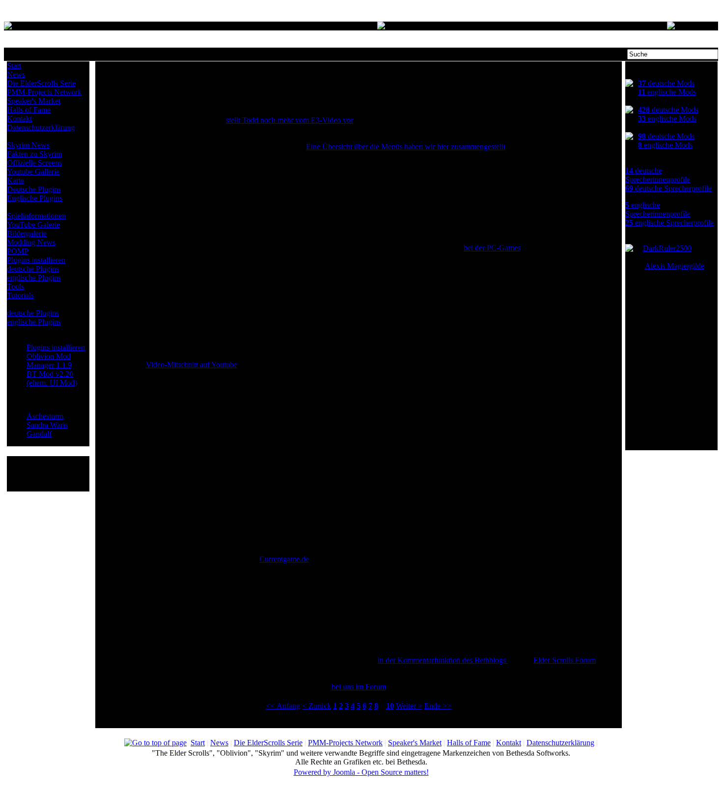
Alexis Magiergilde (674, 266)
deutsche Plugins (33, 269)
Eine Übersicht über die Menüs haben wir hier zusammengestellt (405, 146)
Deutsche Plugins (34, 189)
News (16, 74)
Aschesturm (45, 416)
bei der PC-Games (492, 248)
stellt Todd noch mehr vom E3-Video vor (289, 120)
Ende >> (437, 706)
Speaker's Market (33, 101)
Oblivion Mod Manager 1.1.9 (49, 360)
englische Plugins (34, 277)
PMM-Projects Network (44, 92)
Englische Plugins (34, 198)
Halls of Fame (29, 110)
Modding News (31, 242)
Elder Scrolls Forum (564, 660)
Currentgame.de (284, 559)
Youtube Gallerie (33, 171)
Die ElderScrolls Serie (41, 83)
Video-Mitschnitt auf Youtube (191, 364)
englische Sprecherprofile (669, 222)
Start (14, 65)
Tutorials (20, 295)
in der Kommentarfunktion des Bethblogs (443, 660)
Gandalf (39, 434)
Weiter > (409, 706)
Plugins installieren (36, 260)
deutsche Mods (666, 83)
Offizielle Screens (34, 163)
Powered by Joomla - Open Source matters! (361, 772)
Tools (15, 286)
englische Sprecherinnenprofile (657, 209)
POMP (17, 251)
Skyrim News (28, 145)
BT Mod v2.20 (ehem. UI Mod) (52, 378)
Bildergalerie (27, 233)
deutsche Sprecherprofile (668, 188)
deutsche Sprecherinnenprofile (657, 175)
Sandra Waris (47, 425)
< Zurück (316, 706)
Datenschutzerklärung (41, 127)
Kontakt (19, 118)
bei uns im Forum (359, 686)
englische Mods (667, 92)
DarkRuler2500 (667, 248)
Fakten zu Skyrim (34, 154)
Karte (15, 180)
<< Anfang (283, 706)
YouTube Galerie (33, 224)
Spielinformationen (36, 216)
